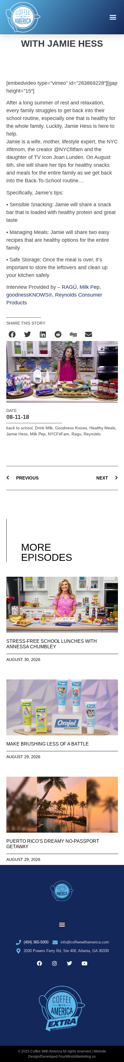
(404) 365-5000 (36, 942)
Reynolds (92, 434)
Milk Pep (89, 287)
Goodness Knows (71, 428)
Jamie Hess (17, 434)
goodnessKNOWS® (29, 295)
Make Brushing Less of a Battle (47, 743)
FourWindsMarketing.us (77, 1056)
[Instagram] (54, 963)
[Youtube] (84, 963)
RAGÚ (69, 287)
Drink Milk (44, 428)
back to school (19, 428)
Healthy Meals (102, 428)
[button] (113, 17)
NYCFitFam (58, 434)
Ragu (76, 434)
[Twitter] (69, 963)
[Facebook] (39, 963)
